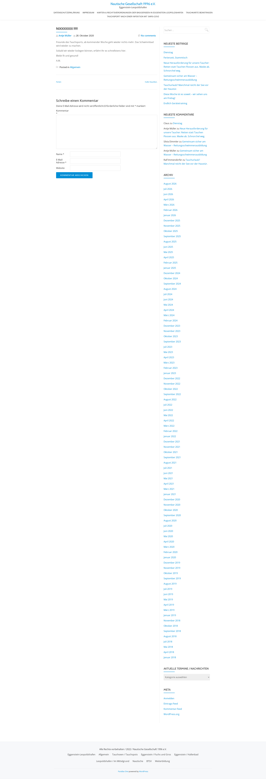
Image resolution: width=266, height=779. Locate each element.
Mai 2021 (168, 478)
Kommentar (62, 112)
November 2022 (172, 383)
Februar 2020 (170, 552)
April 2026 (169, 199)
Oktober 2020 (171, 510)
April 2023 (169, 357)
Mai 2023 (168, 352)
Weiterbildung (162, 761)
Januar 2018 (170, 657)
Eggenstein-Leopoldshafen (81, 754)
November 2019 (172, 567)
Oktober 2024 (171, 278)
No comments (148, 35)
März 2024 (169, 315)
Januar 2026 (170, 215)
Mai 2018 (168, 646)
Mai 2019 (168, 599)
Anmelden (169, 698)
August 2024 (170, 288)
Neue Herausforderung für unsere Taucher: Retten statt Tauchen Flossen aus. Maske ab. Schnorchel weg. (187, 66)
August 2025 (170, 241)
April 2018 (169, 652)
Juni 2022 (168, 410)
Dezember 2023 (172, 325)
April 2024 (169, 310)
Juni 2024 (168, 299)
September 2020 (172, 515)
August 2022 (170, 399)
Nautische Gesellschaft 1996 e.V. (133, 4)
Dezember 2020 (172, 499)
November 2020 (172, 504)
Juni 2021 (168, 473)
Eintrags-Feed (171, 703)
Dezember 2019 (172, 562)
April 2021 (169, 483)
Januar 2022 (170, 436)
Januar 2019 (170, 615)
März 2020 (169, 546)
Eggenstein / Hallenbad (186, 754)
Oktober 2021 (171, 452)
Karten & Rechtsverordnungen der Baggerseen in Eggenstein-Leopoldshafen (140, 12)
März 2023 (169, 362)
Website (60, 168)
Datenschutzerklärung (67, 12)
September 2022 (172, 394)
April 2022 (169, 420)
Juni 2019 (168, 594)
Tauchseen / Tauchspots (125, 754)
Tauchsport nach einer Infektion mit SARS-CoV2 (133, 16)
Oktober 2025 (171, 231)
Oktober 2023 (171, 336)
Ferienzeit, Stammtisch (175, 57)
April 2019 (169, 604)
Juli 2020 (168, 525)
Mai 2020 (168, 536)
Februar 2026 (170, 210)
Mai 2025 (168, 252)
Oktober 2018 (171, 625)
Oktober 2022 (171, 388)
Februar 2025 (170, 262)
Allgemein (75, 67)
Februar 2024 (170, 320)
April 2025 (169, 257)
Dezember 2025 (172, 220)
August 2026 (170, 183)
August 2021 (170, 462)
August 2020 (170, 520)
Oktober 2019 (171, 573)
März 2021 (169, 488)
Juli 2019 (168, 588)
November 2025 (172, 225)
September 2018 (172, 631)
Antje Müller (65, 35)
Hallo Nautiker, (151, 82)
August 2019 (170, 583)
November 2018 (172, 620)
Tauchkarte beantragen (199, 12)
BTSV (149, 761)
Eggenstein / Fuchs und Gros (156, 754)
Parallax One (123, 771)
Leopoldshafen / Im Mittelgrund (112, 761)
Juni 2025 (168, 246)
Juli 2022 (168, 404)
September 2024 (172, 283)
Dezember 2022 (172, 378)
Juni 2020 (168, 531)
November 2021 (172, 446)
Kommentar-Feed (173, 708)
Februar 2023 (170, 367)
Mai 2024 (168, 304)
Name (60, 154)
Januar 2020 (170, 557)
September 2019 (172, 578)
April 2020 (169, 541)
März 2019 (169, 610)
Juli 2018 (168, 641)
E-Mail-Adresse (61, 161)
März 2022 (169, 425)
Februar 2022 (170, 431)
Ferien (58, 82)
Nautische (138, 761)
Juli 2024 (168, 294)
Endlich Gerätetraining (175, 103)
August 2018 (170, 636)
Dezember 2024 (172, 273)
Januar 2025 (170, 267)
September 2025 (172, 236)
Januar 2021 (170, 494)
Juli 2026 (168, 188)
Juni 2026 (168, 194)
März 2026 (169, 204)
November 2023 (172, 331)
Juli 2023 (168, 346)
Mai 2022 (168, 415)
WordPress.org (171, 714)
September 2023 (172, 341)
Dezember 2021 (172, 441)
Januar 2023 (170, 373)
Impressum (88, 12)
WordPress (143, 771)
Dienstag (168, 52)
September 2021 (172, 457)
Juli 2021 (168, 467)
